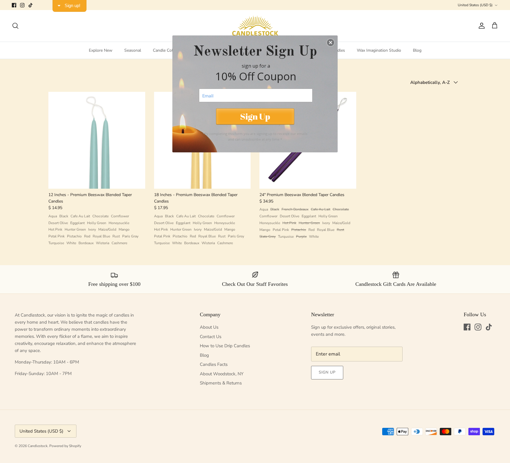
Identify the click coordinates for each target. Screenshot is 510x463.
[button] (330, 42)
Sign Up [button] (255, 116)
